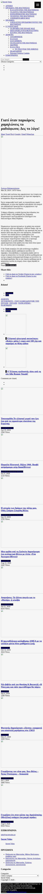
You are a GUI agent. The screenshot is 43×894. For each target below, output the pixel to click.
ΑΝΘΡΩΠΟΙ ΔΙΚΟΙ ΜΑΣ (20, 18)
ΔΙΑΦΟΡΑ (10, 35)
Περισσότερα (21, 892)
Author (8, 311)
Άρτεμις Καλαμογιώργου (10, 188)
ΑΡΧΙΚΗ (9, 6)
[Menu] (38, 5)
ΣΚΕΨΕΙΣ (14, 45)
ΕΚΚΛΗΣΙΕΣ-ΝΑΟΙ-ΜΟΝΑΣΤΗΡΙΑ (24, 31)
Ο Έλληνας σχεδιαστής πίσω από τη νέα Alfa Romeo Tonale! (23, 372)
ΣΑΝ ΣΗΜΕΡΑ (16, 41)
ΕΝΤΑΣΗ (13, 303)
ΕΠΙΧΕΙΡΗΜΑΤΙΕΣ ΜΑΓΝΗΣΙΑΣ (23, 14)
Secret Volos (6, 839)
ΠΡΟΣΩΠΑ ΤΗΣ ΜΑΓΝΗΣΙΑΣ (18, 8)
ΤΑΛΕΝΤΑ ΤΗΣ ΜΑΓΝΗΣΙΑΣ (22, 12)
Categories (9, 293)
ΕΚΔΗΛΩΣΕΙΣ (16, 51)
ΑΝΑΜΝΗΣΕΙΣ (16, 37)
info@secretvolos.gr (8, 835)
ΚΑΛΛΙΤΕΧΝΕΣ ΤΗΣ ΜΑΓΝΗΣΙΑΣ (24, 10)
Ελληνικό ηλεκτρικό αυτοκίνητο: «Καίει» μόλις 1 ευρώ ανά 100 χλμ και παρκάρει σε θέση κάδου (23, 341)
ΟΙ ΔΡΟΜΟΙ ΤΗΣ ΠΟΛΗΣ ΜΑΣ (22, 28)
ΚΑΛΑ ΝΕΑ (15, 47)
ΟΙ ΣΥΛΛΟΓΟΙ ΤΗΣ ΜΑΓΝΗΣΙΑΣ (23, 43)
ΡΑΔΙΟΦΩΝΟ (6, 305)
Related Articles (11, 309)
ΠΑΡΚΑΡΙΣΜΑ (24, 303)
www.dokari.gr (10, 265)
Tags (7, 295)
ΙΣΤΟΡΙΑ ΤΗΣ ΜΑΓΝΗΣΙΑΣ (21, 33)
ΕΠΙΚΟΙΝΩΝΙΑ (12, 55)
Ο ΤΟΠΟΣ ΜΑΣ (12, 26)
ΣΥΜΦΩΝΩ (11, 892)
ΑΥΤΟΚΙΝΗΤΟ (7, 301)
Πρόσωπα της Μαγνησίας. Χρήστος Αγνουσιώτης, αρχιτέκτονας (19, 864)
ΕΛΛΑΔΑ (14, 39)
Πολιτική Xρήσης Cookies (19, 53)
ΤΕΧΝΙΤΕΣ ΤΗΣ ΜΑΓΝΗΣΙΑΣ (22, 16)
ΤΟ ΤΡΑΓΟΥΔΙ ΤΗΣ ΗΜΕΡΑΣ (26, 49)
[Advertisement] (21, 94)
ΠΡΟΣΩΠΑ (10, 20)
